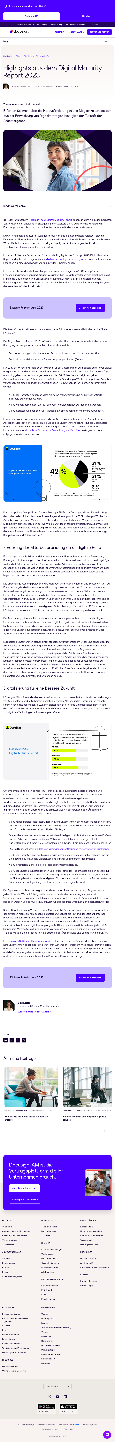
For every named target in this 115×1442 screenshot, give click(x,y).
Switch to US (31, 16)
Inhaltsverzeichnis (14, 206)
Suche (44, 24)
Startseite (7, 56)
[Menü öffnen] (5, 32)
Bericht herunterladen (90, 307)
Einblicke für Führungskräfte (37, 56)
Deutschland (52, 1386)
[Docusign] (19, 31)
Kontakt (59, 32)
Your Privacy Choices (67, 1424)
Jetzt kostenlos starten (24, 1188)
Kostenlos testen (99, 32)
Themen (105, 41)
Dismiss (86, 16)
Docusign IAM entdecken (25, 1199)
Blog (18, 56)
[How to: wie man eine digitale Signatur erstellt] (31, 1087)
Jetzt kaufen (76, 32)
